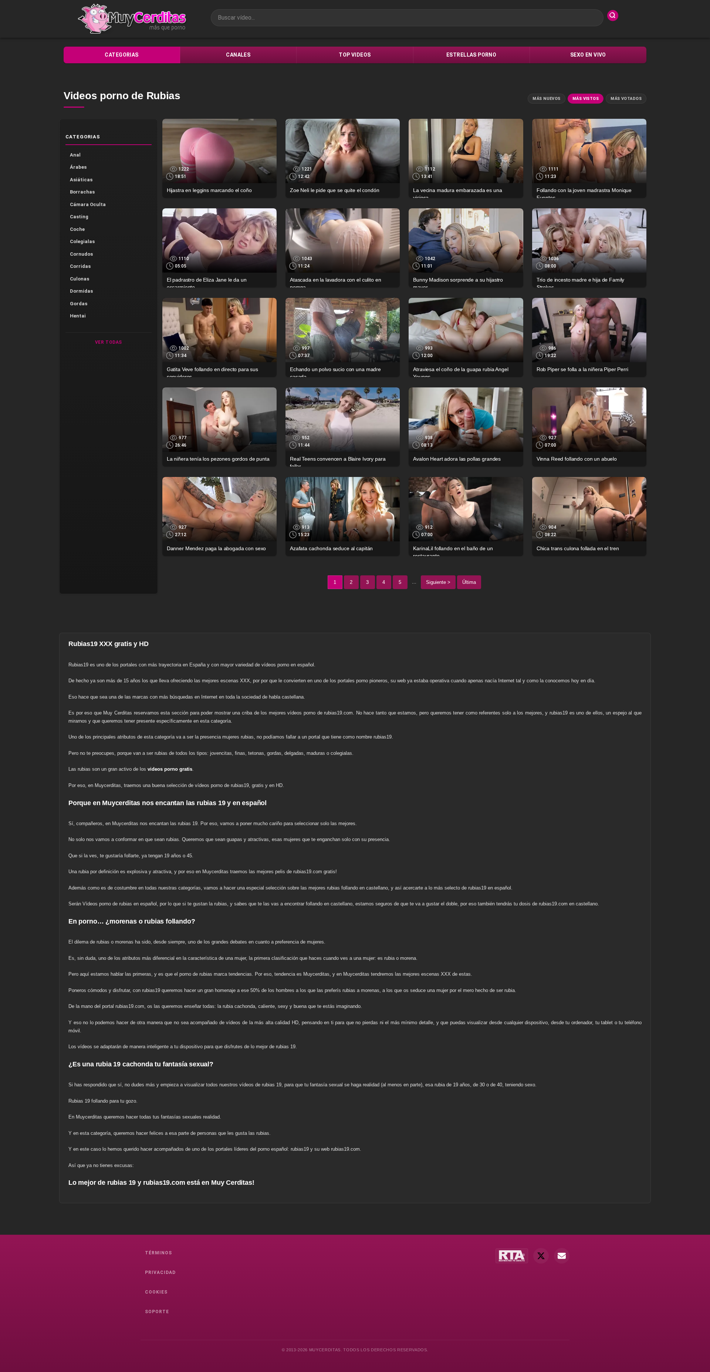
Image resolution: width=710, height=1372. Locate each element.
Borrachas (82, 192)
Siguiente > (438, 582)
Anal (75, 155)
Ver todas (108, 342)
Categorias (121, 55)
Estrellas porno (471, 55)
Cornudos (81, 254)
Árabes (78, 167)
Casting (79, 216)
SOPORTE (157, 1311)
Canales (238, 55)
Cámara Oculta (88, 204)
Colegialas (82, 241)
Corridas (80, 266)
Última (469, 582)
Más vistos (585, 98)
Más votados (626, 98)
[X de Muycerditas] (541, 1256)
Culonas (79, 279)
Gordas (78, 303)
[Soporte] (561, 1256)
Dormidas (81, 291)
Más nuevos (546, 98)
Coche (77, 229)
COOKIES (156, 1292)
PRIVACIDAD (160, 1272)
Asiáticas (81, 179)
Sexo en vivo (588, 55)
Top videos (355, 55)
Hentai (78, 316)
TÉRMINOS (158, 1252)
